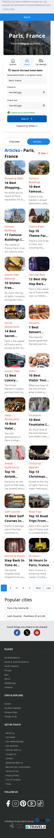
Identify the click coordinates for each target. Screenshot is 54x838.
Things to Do (26, 44)
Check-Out (12, 100)
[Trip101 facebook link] (8, 803)
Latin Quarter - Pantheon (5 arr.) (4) (26, 616)
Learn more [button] (8, 9)
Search (25, 118)
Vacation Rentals (12, 708)
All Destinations (12, 657)
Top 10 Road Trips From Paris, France (39, 521)
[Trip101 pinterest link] (23, 803)
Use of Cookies (13, 779)
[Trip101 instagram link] (15, 803)
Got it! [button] (27, 17)
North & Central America (16, 662)
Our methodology (14, 741)
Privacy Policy (12, 775)
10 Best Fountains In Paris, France (39, 424)
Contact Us (11, 754)
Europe (8, 670)
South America (11, 666)
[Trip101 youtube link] (31, 803)
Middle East (10, 683)
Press (8, 784)
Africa (7, 678)
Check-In (11, 87)
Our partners (12, 745)
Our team (10, 737)
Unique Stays (10, 712)
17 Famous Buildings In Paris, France (15, 239)
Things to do (10, 716)
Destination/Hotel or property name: (24, 75)
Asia (6, 674)
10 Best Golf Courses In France (14, 521)
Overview (14, 141)
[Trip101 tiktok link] (40, 803)
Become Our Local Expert (18, 767)
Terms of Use (12, 771)
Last (48, 588)
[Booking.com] (33, 126)
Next (38, 588)
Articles (37, 141)
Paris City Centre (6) (18, 608)
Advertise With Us (14, 762)
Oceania (8, 687)
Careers (9, 758)
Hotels (36, 43)
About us (10, 733)
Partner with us (13, 750)
